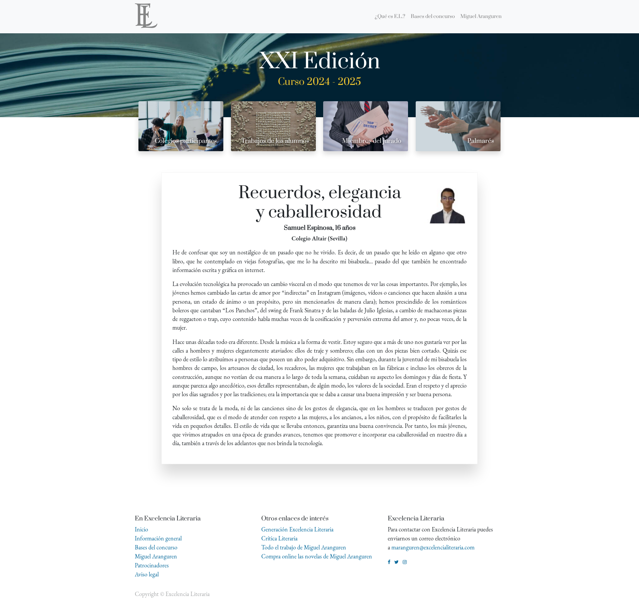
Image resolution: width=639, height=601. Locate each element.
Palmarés (480, 141)
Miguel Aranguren (156, 556)
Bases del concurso (156, 547)
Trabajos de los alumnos (275, 141)
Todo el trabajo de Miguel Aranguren (303, 547)
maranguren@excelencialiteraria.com (433, 547)
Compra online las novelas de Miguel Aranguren (316, 556)
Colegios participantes (186, 141)
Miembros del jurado (371, 141)
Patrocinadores (152, 565)
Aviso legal (147, 574)
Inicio (141, 529)
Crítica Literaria (279, 538)
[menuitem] (390, 16)
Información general (158, 538)
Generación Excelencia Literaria (297, 529)
